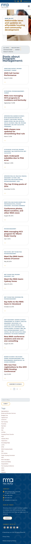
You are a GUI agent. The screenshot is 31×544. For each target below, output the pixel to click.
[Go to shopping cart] (21, 1)
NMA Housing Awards (17, 179)
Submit (6, 403)
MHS (17, 121)
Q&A (13, 151)
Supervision (7, 333)
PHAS (5, 330)
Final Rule (20, 119)
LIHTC (12, 326)
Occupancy (11, 123)
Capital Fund (4, 417)
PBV (19, 123)
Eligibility (6, 119)
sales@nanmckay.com (11, 500)
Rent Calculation (19, 124)
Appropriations (8, 116)
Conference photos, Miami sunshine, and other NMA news (13, 210)
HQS (14, 121)
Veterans (3, 472)
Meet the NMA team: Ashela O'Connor (13, 257)
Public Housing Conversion (8, 455)
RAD (13, 124)
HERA (18, 177)
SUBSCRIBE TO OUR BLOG (15, 384)
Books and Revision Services (11, 117)
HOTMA (3, 432)
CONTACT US (26, 1)
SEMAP (24, 332)
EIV (13, 321)
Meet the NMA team (17, 251)
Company (17, 49)
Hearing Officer (8, 121)
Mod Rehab (18, 297)
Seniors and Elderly (6, 461)
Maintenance (18, 326)
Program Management (18, 91)
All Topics (6, 47)
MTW (2, 447)
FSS (2, 430)
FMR (2, 428)
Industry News (15, 47)
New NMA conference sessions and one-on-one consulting (14, 339)
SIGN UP (7, 518)
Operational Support (10, 68)
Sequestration (18, 360)
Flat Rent (14, 177)
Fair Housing (13, 119)
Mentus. (14, 540)
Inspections (7, 179)
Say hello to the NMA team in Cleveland (14, 303)
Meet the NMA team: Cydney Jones (13, 280)
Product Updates (8, 51)
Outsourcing (7, 91)
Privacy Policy (6, 536)
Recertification (18, 151)
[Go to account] (19, 1)
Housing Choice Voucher (7, 434)
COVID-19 (3, 419)
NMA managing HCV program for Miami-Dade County (13, 234)
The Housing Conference (18, 205)
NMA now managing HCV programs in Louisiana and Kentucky (15, 98)
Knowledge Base (7, 49)
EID (21, 117)
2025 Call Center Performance (11, 74)
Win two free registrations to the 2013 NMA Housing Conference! (15, 368)
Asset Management (9, 319)
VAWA (18, 181)
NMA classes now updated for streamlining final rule (14, 131)
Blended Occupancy (18, 116)
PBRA (16, 123)
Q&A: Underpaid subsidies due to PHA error (14, 158)
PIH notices (15, 149)
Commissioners (8, 321)
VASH (13, 276)
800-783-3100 (8, 495)
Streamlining (7, 126)
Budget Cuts (4, 415)
